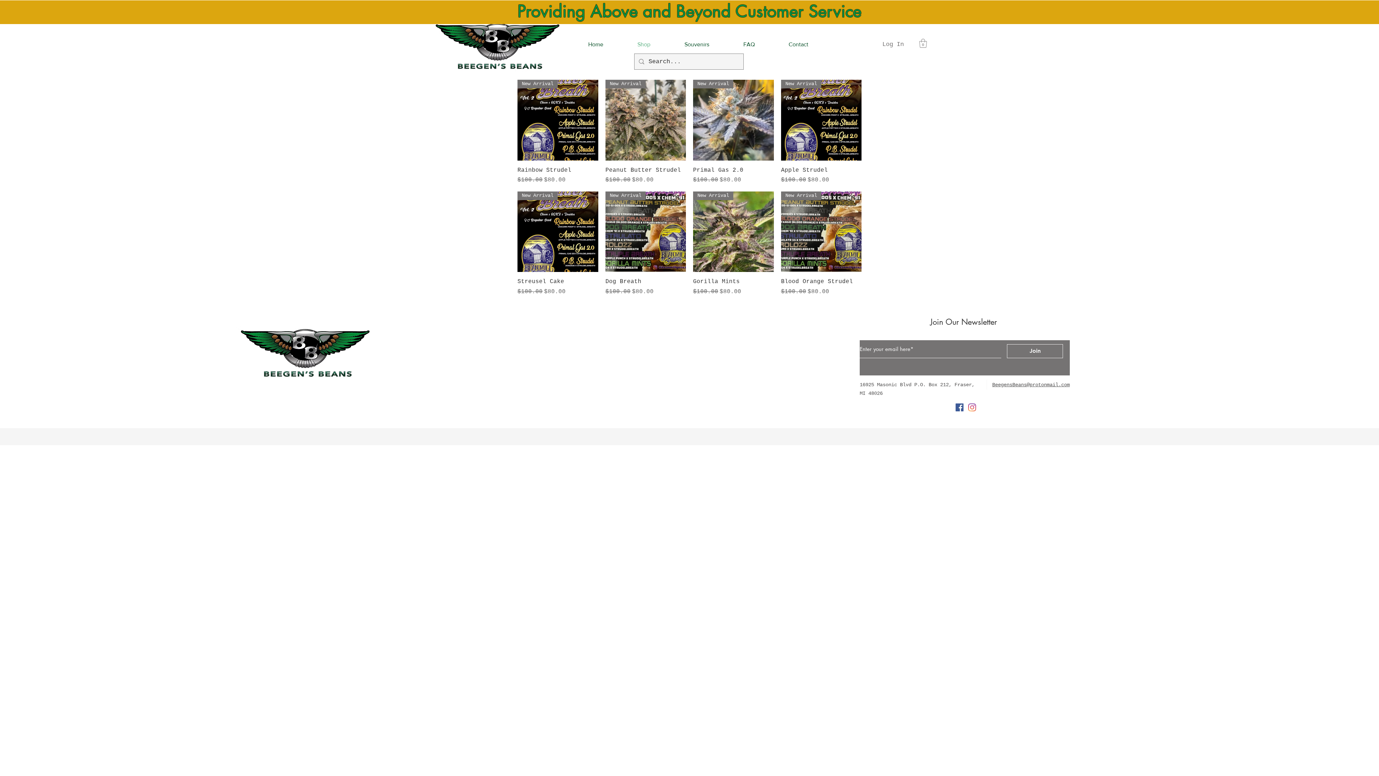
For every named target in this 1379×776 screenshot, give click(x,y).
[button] (923, 43)
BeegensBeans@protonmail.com (1031, 385)
